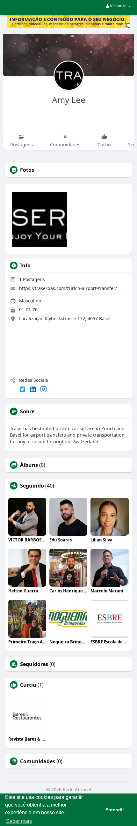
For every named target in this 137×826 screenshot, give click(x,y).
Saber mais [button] (19, 821)
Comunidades (37, 761)
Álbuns (29, 464)
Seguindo (32, 485)
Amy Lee (68, 99)
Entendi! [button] (114, 809)
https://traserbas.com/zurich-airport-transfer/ (68, 288)
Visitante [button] (118, 6)
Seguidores (34, 664)
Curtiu (28, 684)
